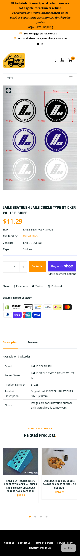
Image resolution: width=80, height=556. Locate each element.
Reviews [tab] (33, 342)
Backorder (37, 266)
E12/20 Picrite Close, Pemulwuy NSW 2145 (42, 38)
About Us (9, 543)
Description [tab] (10, 342)
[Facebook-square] (37, 44)
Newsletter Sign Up (40, 548)
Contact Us (24, 543)
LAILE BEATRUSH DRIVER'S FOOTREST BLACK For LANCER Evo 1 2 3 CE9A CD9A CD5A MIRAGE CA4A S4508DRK (20, 486)
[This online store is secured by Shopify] (13, 306)
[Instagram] (42, 44)
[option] (40, 137)
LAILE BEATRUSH (33, 243)
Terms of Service (43, 543)
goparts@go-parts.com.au (40, 33)
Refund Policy (65, 543)
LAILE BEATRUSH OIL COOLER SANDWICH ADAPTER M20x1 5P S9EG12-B (59, 484)
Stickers (27, 249)
